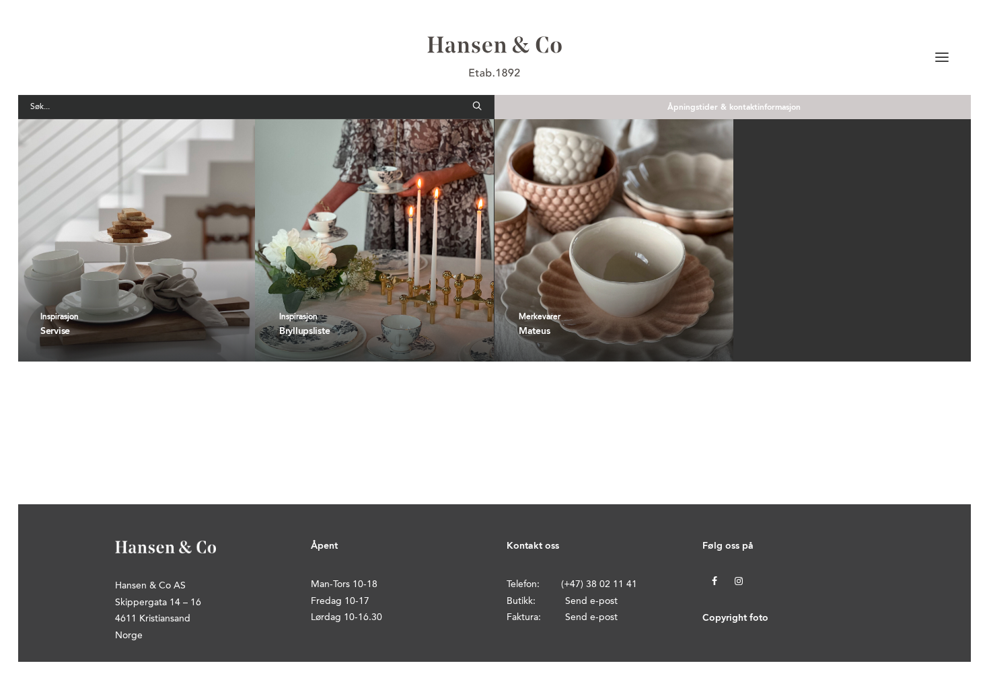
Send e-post (591, 601)
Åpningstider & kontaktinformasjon (734, 108)
